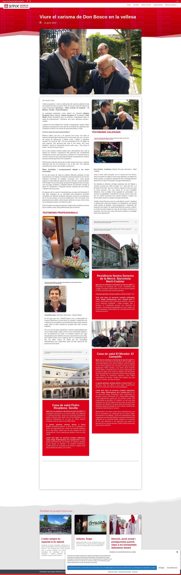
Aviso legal (51, 573)
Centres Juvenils (146, 5)
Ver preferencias (172, 567)
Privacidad (43, 573)
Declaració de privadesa (124, 571)
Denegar (161, 567)
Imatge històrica (158, 5)
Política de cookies (113, 571)
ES (177, 1)
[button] (177, 552)
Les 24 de (136, 5)
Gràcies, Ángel (84, 540)
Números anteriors (170, 5)
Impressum (135, 571)
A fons (129, 5)
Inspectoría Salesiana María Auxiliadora (13, 1)
